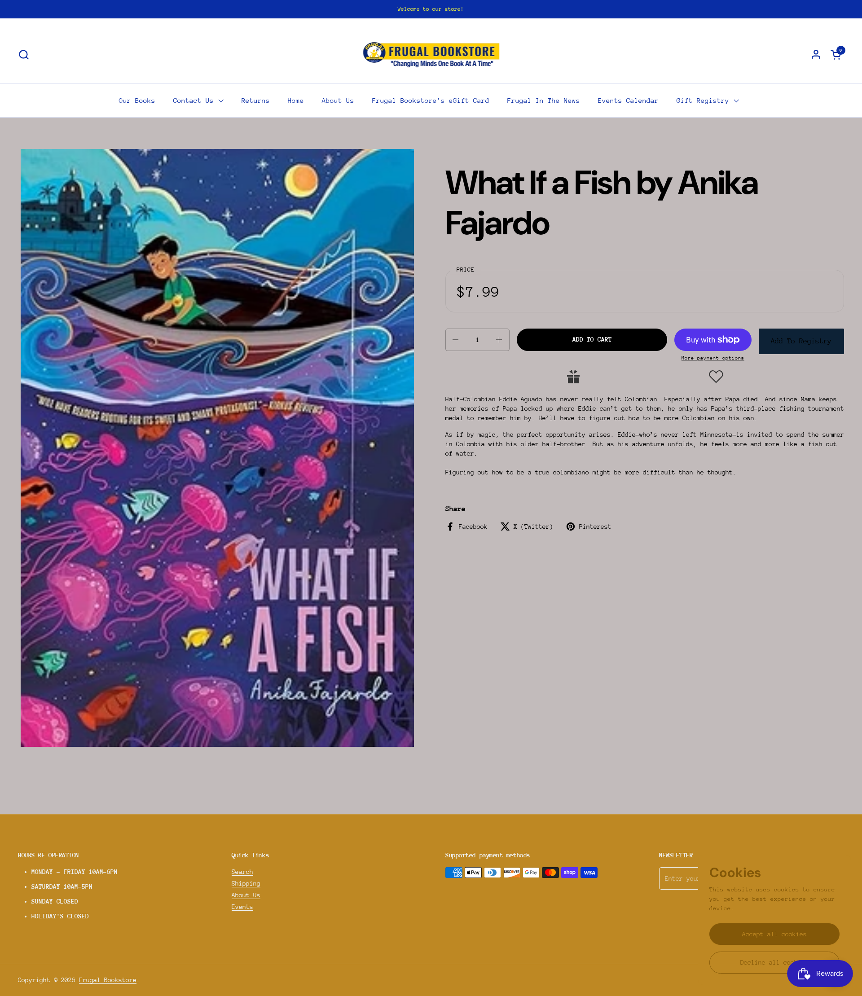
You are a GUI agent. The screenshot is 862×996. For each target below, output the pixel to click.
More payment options (713, 358)
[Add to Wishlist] (716, 377)
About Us (246, 895)
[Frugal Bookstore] (431, 54)
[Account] (816, 54)
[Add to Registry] (573, 377)
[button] (23, 54)
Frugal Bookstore (107, 979)
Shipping (246, 883)
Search (242, 871)
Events (242, 906)
